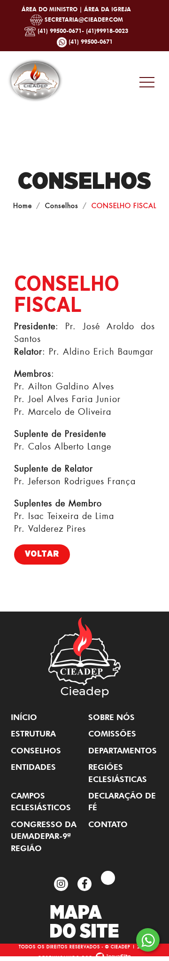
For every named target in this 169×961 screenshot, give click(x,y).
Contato (108, 824)
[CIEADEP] (35, 78)
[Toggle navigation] (148, 82)
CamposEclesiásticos (41, 801)
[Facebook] (84, 884)
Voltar (42, 554)
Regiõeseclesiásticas (117, 772)
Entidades (33, 767)
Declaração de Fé (122, 801)
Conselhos (61, 205)
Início (24, 717)
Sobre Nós (111, 717)
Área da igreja (107, 9)
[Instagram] (61, 884)
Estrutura (33, 733)
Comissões (112, 733)
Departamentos (122, 750)
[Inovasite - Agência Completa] (84, 955)
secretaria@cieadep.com (83, 19)
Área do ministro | (53, 9)
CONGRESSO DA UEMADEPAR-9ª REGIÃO (44, 836)
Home (22, 205)
